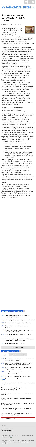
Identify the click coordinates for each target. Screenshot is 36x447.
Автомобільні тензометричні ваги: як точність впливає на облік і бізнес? (18, 372)
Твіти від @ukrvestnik (8, 418)
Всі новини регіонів (17, 347)
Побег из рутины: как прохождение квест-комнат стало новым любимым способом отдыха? (19, 364)
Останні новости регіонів (12, 311)
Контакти (3, 425)
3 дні (4, 355)
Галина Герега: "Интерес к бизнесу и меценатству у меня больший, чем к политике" (19, 339)
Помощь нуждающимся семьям (14, 343)
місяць (23, 355)
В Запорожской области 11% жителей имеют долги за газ (18, 335)
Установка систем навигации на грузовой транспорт (17, 326)
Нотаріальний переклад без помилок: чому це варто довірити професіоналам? (19, 359)
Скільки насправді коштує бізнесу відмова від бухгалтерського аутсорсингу (18, 377)
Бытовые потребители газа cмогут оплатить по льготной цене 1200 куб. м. (19, 330)
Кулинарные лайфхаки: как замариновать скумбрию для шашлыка (17, 316)
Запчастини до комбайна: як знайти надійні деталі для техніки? (16, 398)
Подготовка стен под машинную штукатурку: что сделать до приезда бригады (18, 383)
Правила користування (7, 430)
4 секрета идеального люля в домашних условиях (20, 320)
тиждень (13, 355)
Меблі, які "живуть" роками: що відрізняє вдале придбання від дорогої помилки (18, 368)
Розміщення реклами (6, 428)
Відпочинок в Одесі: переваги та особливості (18, 323)
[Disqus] (18, 226)
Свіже (3, 380)
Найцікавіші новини (10, 351)
